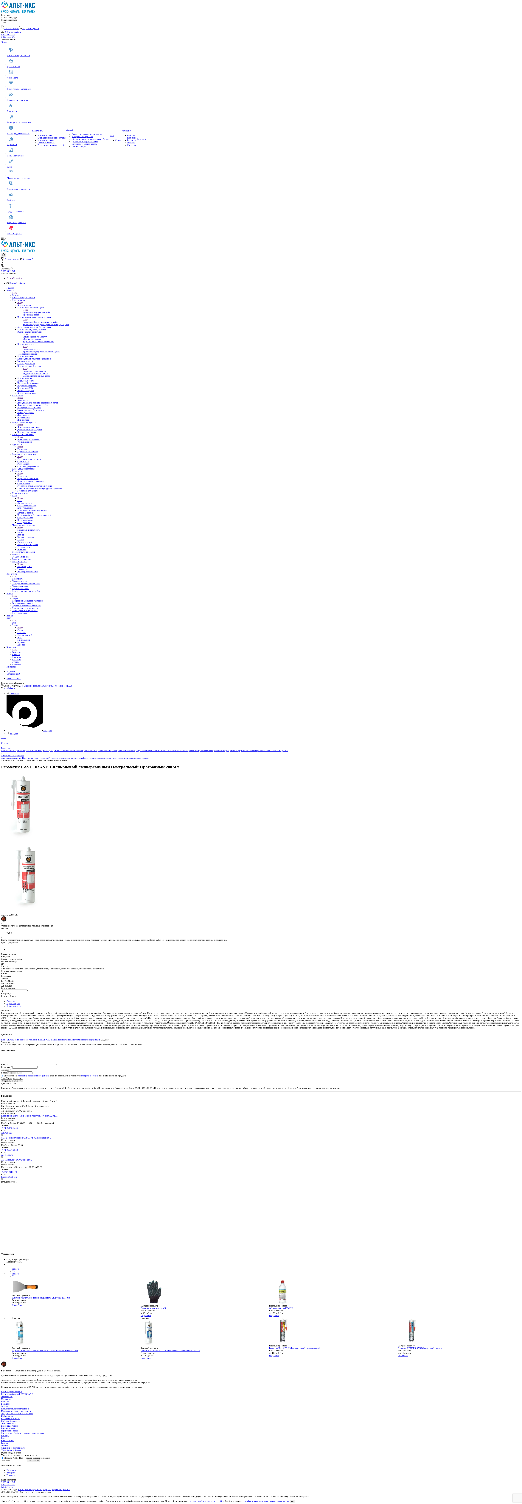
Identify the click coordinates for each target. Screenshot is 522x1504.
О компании (7, 1396)
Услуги (15, 598)
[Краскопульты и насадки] (19, 183)
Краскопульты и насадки (217, 750)
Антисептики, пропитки (12, 750)
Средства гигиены (245, 750)
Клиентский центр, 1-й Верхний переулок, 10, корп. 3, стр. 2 (29, 1116)
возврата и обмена (89, 1076)
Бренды (4, 1443)
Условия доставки (9, 1426)
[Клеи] (19, 161)
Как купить (17, 579)
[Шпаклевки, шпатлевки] (19, 94)
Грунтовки (22, 449)
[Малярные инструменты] (19, 172)
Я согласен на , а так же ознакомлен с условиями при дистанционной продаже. (65, 1076)
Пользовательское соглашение (15, 1409)
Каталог (15, 295)
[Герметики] (19, 139)
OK (292, 1501)
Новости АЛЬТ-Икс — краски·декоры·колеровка (27, 1458)
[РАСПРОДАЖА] (19, 228)
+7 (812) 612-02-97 (9, 1128)
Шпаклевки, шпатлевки (28, 439)
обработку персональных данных (33, 1076)
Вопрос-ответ (7, 1440)
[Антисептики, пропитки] (19, 50)
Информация (7, 1416)
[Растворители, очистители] (19, 116)
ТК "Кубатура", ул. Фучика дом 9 (16, 1160)
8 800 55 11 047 (8, 34)
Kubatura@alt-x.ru (9, 1177)
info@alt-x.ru (9, 688)
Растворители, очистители (29, 459)
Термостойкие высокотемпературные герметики (105, 758)
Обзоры (4, 1445)
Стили (20, 630)
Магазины (6, 1399)
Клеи (19, 500)
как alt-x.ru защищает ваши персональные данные (267, 1501)
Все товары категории (11, 1391)
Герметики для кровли (138, 758)
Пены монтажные (170, 750)
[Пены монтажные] (19, 150)
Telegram (14, 734)
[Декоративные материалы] (19, 83)
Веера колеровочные (263, 750)
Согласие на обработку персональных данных (22, 1433)
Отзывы (5, 1406)
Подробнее (17, 1305)
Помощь (5, 1435)
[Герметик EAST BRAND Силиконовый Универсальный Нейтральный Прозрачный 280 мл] (23, 840)
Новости (5, 1401)
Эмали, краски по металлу (35, 337)
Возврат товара (8, 1428)
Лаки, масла (23, 400)
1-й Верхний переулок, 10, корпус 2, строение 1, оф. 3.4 (46, 686)
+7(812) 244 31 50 (9, 1172)
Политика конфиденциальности (16, 1411)
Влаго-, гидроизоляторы (140, 750)
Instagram (47, 730)
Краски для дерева (31, 349)
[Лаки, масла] (19, 72)
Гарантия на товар (9, 1431)
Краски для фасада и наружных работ (40, 322)
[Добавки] (19, 194)
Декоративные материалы (29, 427)
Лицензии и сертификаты (13, 1448)
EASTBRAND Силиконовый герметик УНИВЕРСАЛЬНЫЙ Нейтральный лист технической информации (50, 1040)
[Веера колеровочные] (19, 217)
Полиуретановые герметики (35, 758)
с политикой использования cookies (206, 1501)
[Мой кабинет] (2, 262)
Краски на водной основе (35, 371)
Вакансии (5, 1404)
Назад (14, 293)
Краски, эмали (24, 305)
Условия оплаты (8, 1423)
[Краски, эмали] (19, 61)
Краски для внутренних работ (37, 312)
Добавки (233, 750)
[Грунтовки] (19, 105)
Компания (16, 652)
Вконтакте (14, 694)
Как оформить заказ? (10, 1418)
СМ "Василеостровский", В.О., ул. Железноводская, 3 (26, 1138)
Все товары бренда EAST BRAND (17, 1394)
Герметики (22, 476)
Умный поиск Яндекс (11, 1450)
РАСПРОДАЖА (24, 566)
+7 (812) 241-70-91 (9, 1150)
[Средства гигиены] (19, 206)
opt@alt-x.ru (6, 1133)
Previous (15, 1269)
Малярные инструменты (28, 530)
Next (14, 1271)
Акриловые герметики (11, 758)
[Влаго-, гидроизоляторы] (19, 128)
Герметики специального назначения (65, 758)
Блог (14, 623)
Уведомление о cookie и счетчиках (17, 1413)
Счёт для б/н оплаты (10, 1421)
